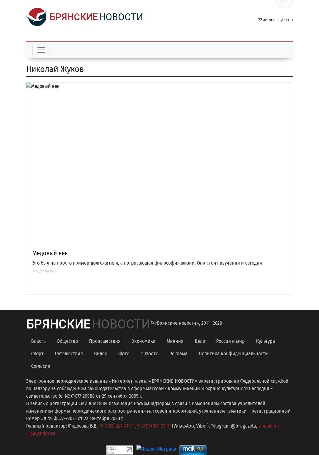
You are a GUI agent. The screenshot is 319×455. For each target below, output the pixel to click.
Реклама (178, 354)
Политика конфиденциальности (233, 354)
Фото (123, 354)
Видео (100, 354)
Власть (38, 341)
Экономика (143, 341)
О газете (149, 354)
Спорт (37, 354)
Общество (67, 341)
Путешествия (69, 354)
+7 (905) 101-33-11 (154, 426)
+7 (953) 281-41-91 (117, 426)
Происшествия (105, 341)
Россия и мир (230, 341)
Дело (200, 341)
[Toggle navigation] (41, 50)
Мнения (175, 341)
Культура (265, 341)
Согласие (40, 366)
